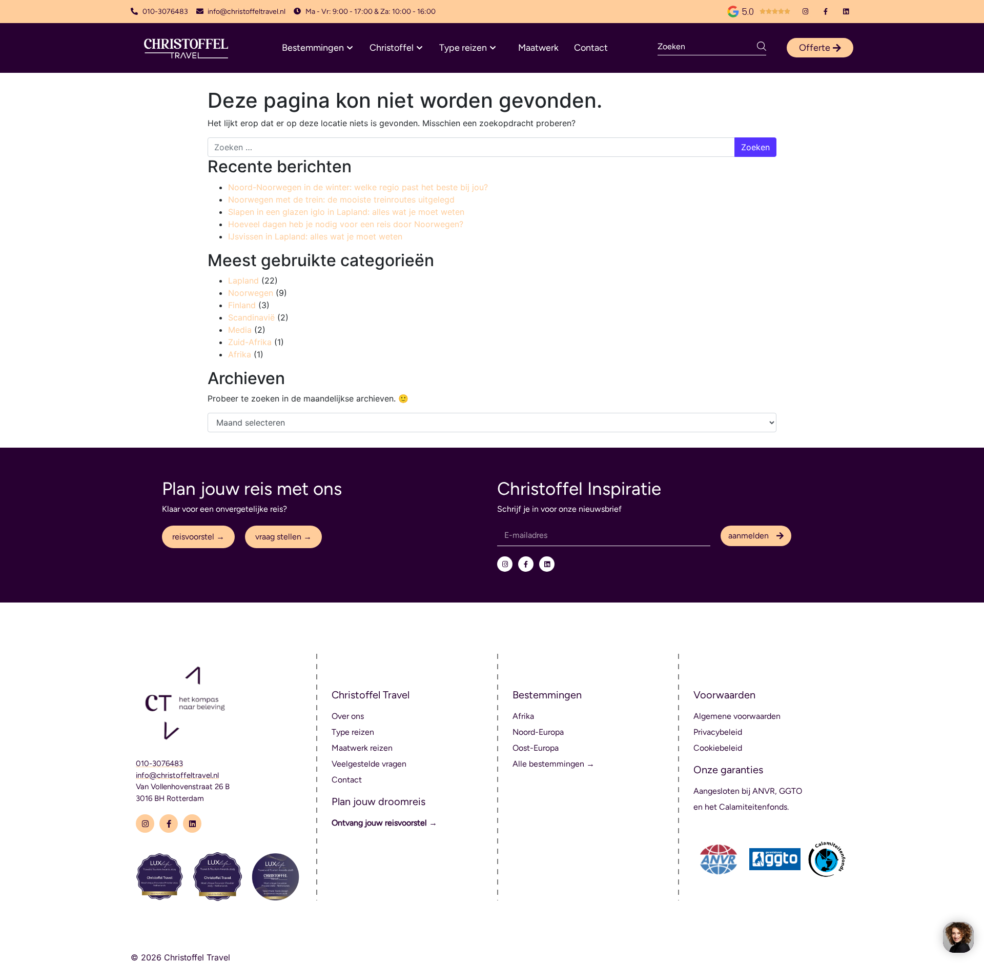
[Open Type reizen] (492, 48)
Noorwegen (250, 293)
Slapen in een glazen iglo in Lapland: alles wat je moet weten (346, 212)
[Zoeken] (761, 46)
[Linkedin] (845, 11)
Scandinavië (251, 317)
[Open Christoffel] (419, 48)
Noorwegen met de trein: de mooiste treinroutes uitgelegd (341, 199)
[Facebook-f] (825, 11)
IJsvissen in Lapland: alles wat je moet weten (315, 236)
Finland (242, 305)
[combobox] (707, 46)
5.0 (748, 11)
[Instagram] (805, 11)
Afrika (239, 354)
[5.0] (733, 11)
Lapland (243, 280)
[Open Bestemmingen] (349, 48)
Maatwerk (538, 48)
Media (240, 330)
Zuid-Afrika (250, 342)
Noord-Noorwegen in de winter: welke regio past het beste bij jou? (358, 187)
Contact (591, 48)
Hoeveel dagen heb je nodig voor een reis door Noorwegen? (345, 224)
